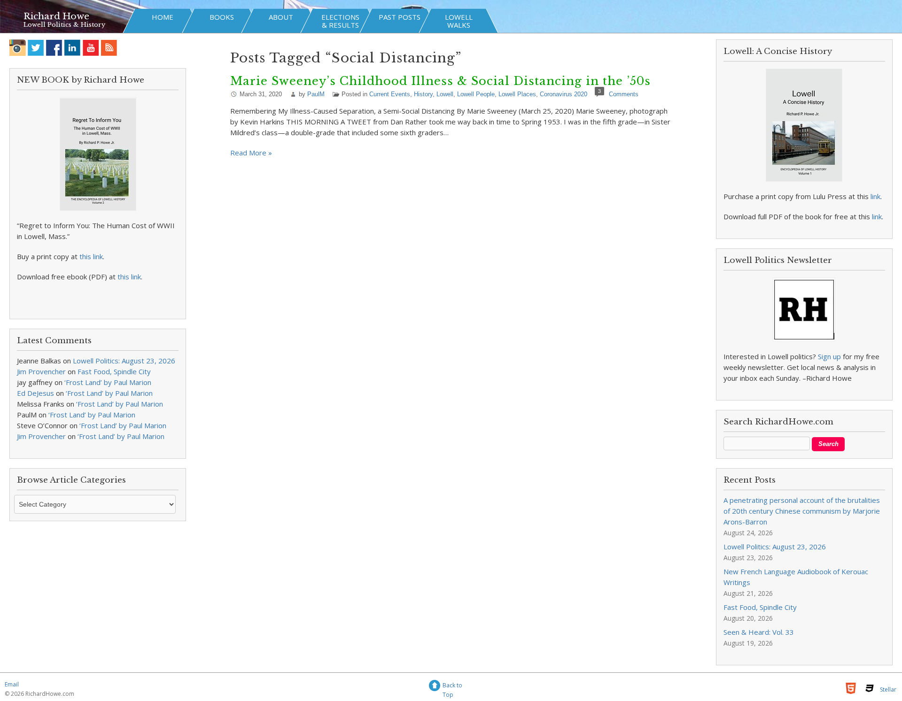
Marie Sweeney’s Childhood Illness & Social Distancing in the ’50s (440, 81)
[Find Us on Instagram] (17, 47)
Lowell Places (517, 94)
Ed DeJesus (35, 393)
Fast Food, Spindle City (114, 371)
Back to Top (452, 686)
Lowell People (476, 94)
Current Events (389, 94)
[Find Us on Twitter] (36, 47)
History (423, 94)
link (875, 196)
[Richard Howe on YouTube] (91, 47)
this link (91, 256)
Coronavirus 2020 (563, 94)
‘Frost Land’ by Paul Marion (107, 382)
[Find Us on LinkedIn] (72, 47)
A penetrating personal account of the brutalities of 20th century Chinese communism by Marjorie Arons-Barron (801, 510)
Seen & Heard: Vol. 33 (758, 632)
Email (12, 684)
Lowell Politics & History (64, 24)
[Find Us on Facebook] (54, 47)
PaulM (316, 94)
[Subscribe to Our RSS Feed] (109, 47)
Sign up (829, 356)
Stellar (888, 689)
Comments (623, 94)
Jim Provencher (41, 371)
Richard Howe (56, 16)
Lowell (444, 94)
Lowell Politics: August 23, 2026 (124, 360)
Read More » (251, 152)
